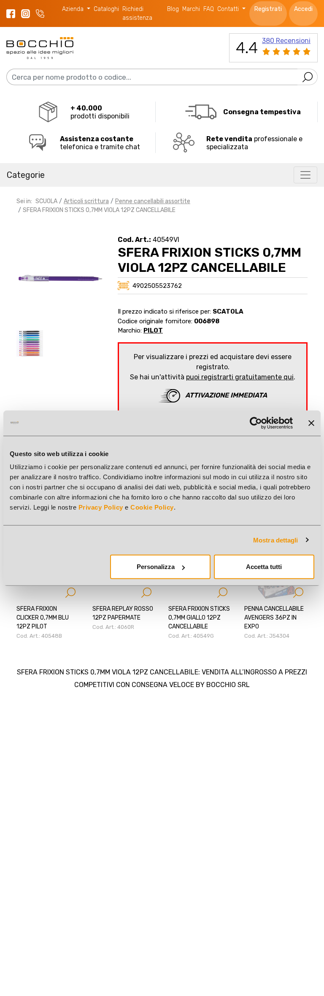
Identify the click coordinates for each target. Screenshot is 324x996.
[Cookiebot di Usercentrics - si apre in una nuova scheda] (256, 422)
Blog (173, 9)
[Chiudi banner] (311, 423)
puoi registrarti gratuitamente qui (240, 377)
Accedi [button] (303, 9)
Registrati (268, 9)
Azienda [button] (73, 9)
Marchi (191, 9)
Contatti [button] (228, 9)
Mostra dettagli (275, 539)
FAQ (208, 9)
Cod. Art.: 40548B (39, 636)
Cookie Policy (152, 507)
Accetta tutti (264, 566)
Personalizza (156, 566)
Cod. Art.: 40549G (191, 636)
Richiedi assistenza (137, 13)
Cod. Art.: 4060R (113, 627)
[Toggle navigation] (305, 174)
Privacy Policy (100, 507)
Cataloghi (106, 9)
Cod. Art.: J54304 (266, 636)
